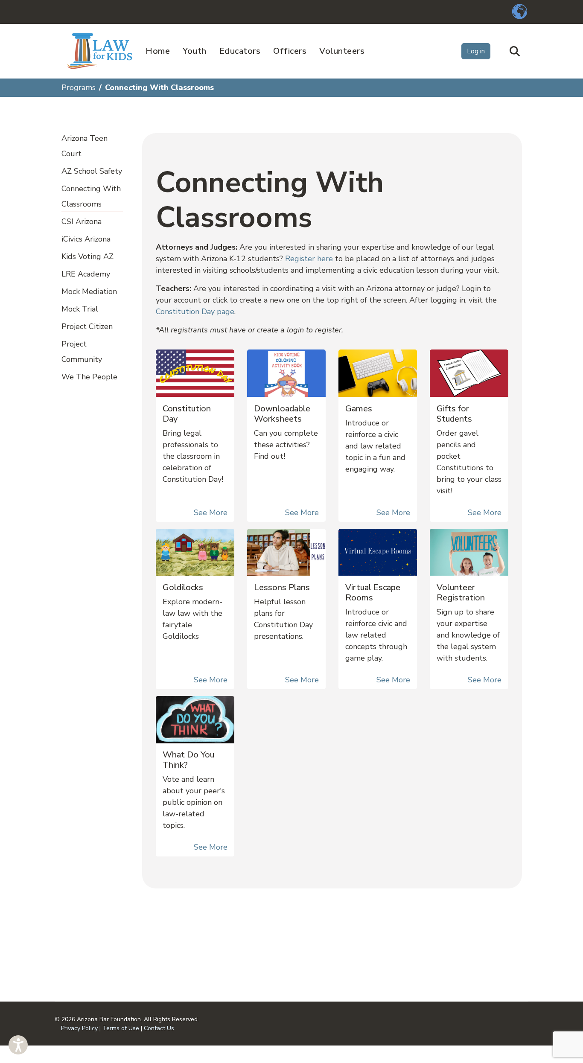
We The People (89, 377)
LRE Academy (85, 274)
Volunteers (341, 51)
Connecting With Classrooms (91, 196)
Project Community (81, 351)
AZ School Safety (91, 171)
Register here (309, 258)
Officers (289, 51)
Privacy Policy (79, 1028)
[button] (18, 1044)
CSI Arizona (81, 221)
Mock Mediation (89, 291)
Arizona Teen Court (84, 146)
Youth (195, 51)
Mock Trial (79, 309)
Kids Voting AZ (87, 256)
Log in (476, 51)
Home (158, 51)
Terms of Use (120, 1028)
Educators (240, 51)
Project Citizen (87, 326)
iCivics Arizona (86, 239)
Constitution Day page (195, 311)
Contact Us (159, 1028)
